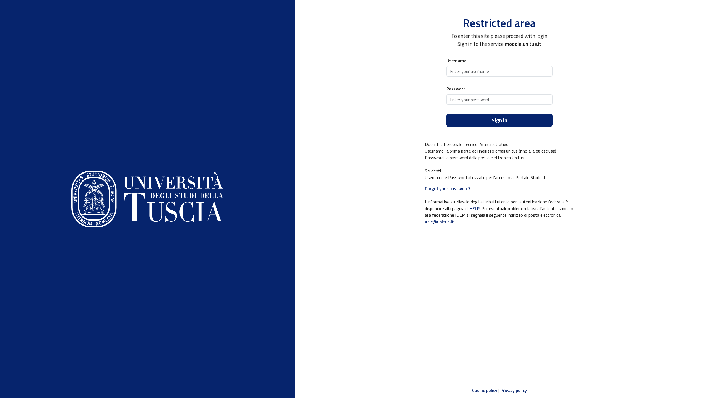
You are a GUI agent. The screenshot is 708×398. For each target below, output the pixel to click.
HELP (475, 208)
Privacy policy (514, 390)
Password (456, 88)
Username (456, 60)
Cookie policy (484, 390)
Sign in (499, 120)
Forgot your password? (447, 188)
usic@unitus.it (439, 221)
